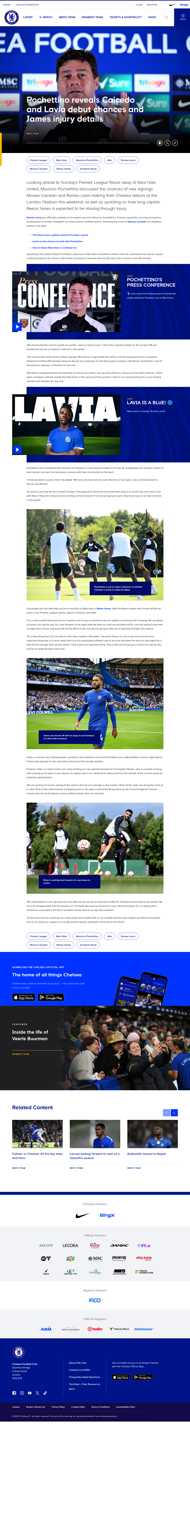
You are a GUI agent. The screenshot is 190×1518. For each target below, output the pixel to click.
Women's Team (92, 17)
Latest (28, 17)
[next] (174, 1112)
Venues (7, 5)
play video (18, 273)
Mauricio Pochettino (87, 160)
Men (109, 160)
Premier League (38, 160)
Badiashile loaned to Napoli (146, 1153)
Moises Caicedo (39, 169)
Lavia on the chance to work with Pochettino (58, 241)
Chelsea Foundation (27, 5)
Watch (47, 17)
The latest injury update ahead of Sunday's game (60, 235)
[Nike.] (173, 5)
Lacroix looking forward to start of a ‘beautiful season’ (95, 1156)
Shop (152, 17)
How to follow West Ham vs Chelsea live (55, 248)
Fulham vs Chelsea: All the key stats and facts (37, 1156)
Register (152, 5)
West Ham (61, 160)
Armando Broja (88, 169)
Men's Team (67, 17)
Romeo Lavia (128, 160)
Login (139, 5)
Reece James (64, 169)
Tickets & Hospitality (126, 17)
